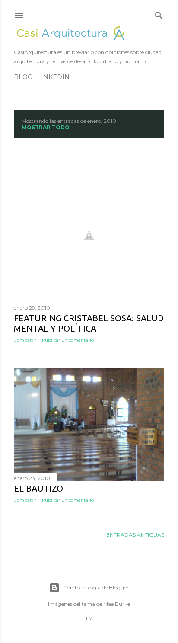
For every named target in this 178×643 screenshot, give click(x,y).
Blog (23, 77)
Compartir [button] (25, 340)
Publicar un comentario (68, 340)
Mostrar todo (46, 127)
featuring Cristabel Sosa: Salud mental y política (89, 323)
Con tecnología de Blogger (96, 587)
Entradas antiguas (135, 534)
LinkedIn (53, 77)
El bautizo (38, 488)
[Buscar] (159, 13)
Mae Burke (116, 604)
